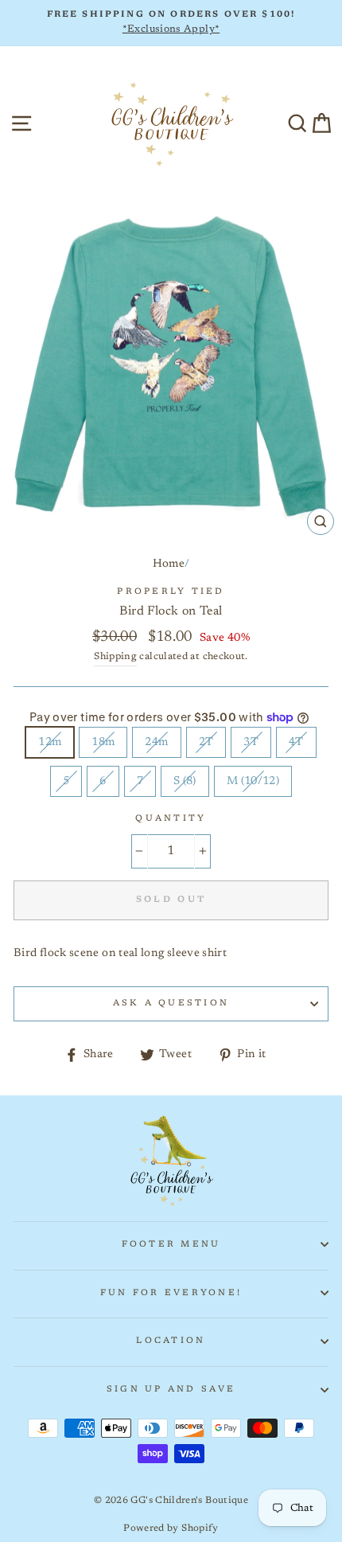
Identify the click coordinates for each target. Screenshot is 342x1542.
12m (49, 742)
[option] (171, 23)
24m (156, 742)
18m (103, 742)
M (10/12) (253, 781)
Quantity (170, 818)
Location (170, 1341)
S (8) (184, 781)
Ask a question (171, 1003)
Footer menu (171, 1244)
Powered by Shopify (171, 1528)
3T (250, 742)
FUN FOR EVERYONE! (171, 1293)
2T (206, 742)
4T (296, 742)
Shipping (115, 657)
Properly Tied (170, 592)
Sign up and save (171, 1389)
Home (169, 564)
